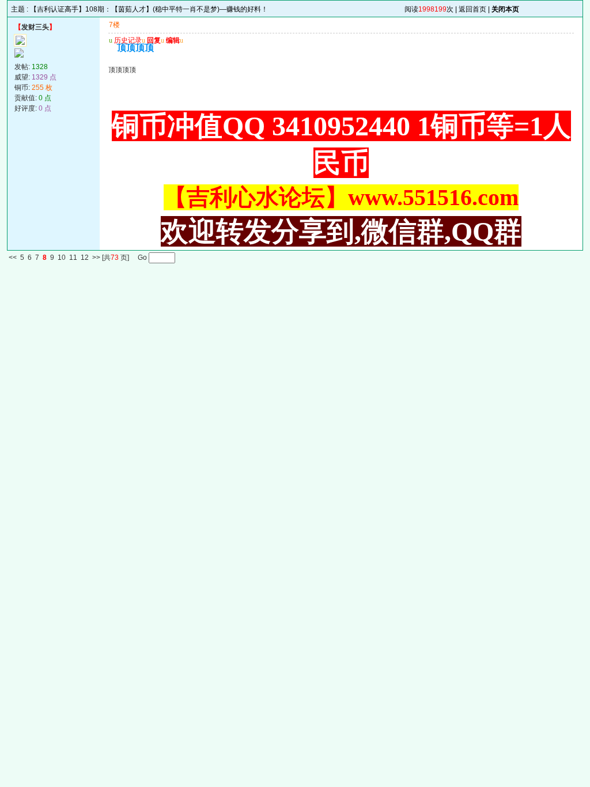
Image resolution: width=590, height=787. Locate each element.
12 (85, 258)
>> (96, 258)
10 (62, 258)
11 (73, 258)
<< (13, 258)
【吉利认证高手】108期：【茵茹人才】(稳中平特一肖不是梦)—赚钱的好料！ (149, 9)
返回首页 (472, 9)
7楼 (114, 25)
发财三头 (35, 27)
